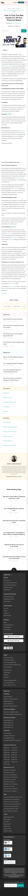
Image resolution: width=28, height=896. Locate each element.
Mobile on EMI (7, 819)
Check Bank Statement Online (11, 808)
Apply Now (20, 885)
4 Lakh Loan (14, 747)
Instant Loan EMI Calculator (9, 431)
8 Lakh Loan (14, 757)
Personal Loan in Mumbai (10, 770)
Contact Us (6, 613)
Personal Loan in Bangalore (10, 774)
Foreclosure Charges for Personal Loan (13, 797)
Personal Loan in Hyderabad (10, 777)
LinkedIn (20, 476)
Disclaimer (6, 674)
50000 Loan (7, 747)
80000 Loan (7, 754)
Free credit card (7, 733)
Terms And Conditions (9, 660)
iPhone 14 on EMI (8, 831)
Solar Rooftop (7, 601)
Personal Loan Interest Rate (9, 445)
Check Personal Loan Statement (11, 799)
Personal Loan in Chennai (10, 779)
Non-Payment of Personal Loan (11, 806)
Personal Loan (6, 393)
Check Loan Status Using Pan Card (12, 804)
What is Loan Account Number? (11, 801)
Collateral (8, 114)
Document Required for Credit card (12, 740)
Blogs (13, 8)
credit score (22, 130)
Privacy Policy (7, 672)
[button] (5, 50)
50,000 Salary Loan (8, 727)
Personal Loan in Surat (9, 786)
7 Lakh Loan (14, 754)
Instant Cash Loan (7, 397)
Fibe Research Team (17, 23)
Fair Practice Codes (8, 657)
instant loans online (19, 178)
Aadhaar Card (16, 306)
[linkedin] (11, 648)
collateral (11, 239)
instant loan (15, 188)
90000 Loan (7, 757)
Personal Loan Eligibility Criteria (11, 712)
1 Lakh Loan (6, 759)
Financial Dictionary (8, 624)
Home (9, 8)
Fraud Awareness (8, 667)
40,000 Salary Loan (8, 725)
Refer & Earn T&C (8, 670)
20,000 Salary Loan (8, 720)
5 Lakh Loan (14, 750)
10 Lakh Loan (14, 761)
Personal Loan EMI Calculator (10, 427)
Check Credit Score (8, 440)
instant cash (12, 283)
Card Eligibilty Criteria (9, 738)
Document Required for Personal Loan (13, 714)
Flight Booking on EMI (9, 817)
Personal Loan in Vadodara (10, 791)
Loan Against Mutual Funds (10, 582)
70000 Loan (7, 752)
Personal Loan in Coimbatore (11, 788)
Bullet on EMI (7, 826)
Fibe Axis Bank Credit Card (10, 585)
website (6, 288)
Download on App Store (14, 636)
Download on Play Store (14, 640)
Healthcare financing (9, 599)
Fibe (24, 237)
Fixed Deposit (6, 406)
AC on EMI (6, 821)
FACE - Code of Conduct (10, 685)
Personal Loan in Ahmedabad (11, 784)
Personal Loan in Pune (9, 781)
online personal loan (8, 66)
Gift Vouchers (7, 629)
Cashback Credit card (9, 735)
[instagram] (8, 648)
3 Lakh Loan (7, 764)
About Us (6, 608)
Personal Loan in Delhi (9, 772)
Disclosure (6, 677)
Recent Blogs (7, 306)
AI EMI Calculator (7, 422)
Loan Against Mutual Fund (9, 402)
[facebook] (5, 648)
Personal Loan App (8, 587)
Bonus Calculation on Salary (10, 811)
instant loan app (12, 286)
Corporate (17, 8)
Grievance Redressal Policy (10, 680)
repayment (8, 233)
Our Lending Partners (9, 682)
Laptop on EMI (7, 828)
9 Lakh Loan (14, 759)
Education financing (8, 596)
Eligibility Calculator (8, 436)
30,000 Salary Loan (8, 722)
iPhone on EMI (7, 824)
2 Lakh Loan (7, 761)
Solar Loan (5, 411)
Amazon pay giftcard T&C (10, 662)
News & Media (7, 627)
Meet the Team (7, 615)
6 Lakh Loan (14, 752)
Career (5, 610)
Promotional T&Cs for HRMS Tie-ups (12, 664)
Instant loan (14, 237)
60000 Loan (7, 750)
